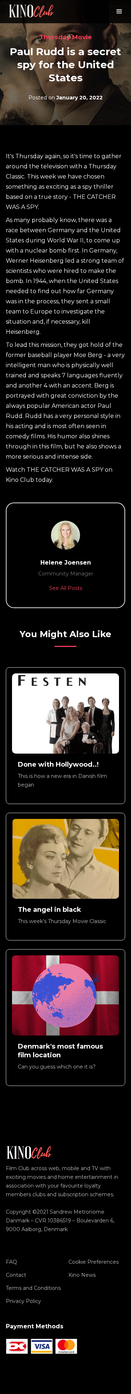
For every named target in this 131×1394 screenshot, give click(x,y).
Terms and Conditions (33, 1288)
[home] (31, 11)
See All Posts (65, 588)
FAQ (11, 1262)
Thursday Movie (65, 37)
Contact (16, 1275)
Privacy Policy (23, 1301)
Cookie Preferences (93, 1262)
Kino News (82, 1275)
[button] (119, 11)
